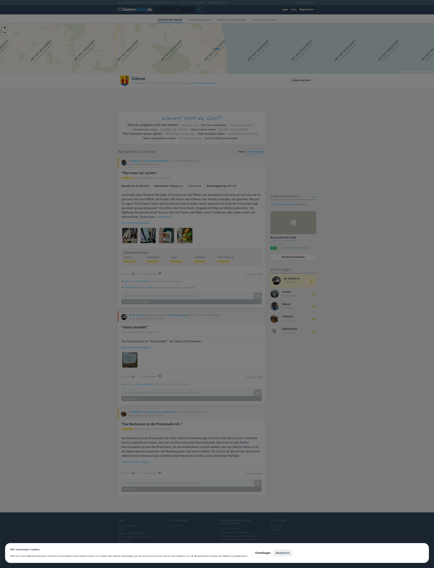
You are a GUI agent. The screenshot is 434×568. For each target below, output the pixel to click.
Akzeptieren (283, 553)
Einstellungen (263, 553)
